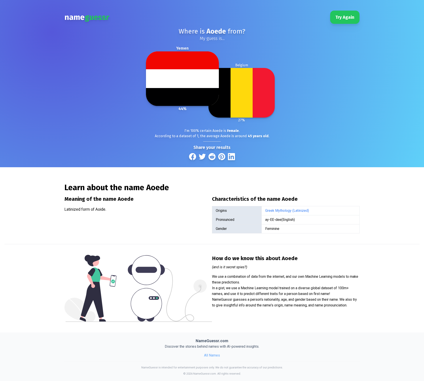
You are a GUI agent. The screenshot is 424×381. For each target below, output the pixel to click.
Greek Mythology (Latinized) (287, 210)
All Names (212, 355)
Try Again (344, 17)
